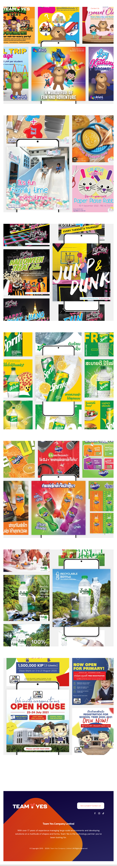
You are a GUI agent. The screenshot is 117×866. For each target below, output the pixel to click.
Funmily (56, 161)
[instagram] (99, 813)
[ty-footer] (16, 7)
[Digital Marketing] (58, 55)
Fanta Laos (56, 487)
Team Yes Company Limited (61, 848)
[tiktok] (103, 813)
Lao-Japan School (56, 704)
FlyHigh (56, 270)
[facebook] (95, 813)
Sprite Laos (56, 378)
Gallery (60, 53)
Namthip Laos (56, 595)
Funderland (56, 53)
